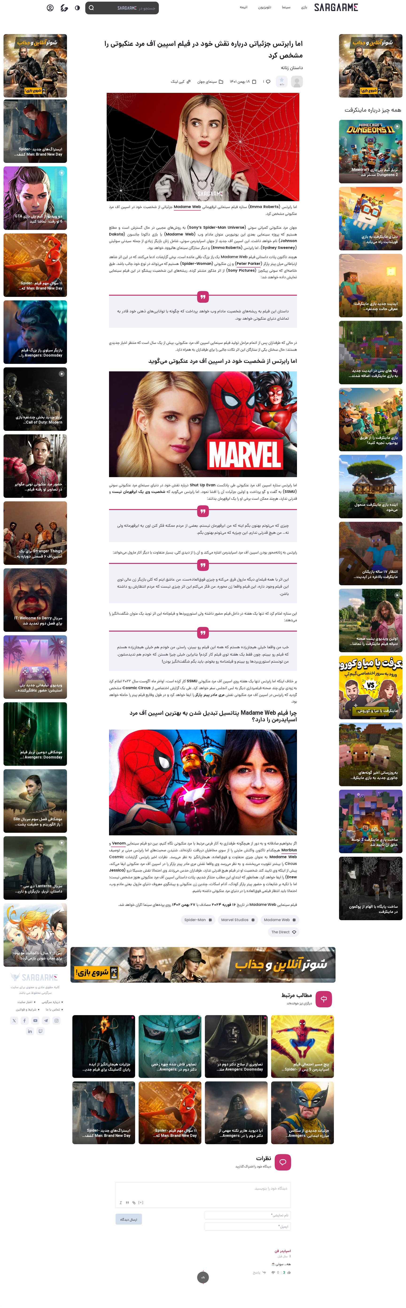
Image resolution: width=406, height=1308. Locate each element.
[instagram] (56, 1021)
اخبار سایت (25, 1001)
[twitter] (14, 1021)
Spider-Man (195, 919)
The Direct (280, 932)
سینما (286, 7)
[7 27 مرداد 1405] (35, 533)
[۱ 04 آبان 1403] (370, 888)
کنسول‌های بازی (50, 676)
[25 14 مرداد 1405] (370, 352)
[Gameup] (64, 8)
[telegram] (46, 1021)
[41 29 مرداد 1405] (302, 1112)
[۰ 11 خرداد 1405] (370, 620)
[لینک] (134, 1203)
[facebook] (25, 1021)
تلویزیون (264, 7)
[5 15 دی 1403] (370, 821)
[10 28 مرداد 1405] (35, 198)
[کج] (120, 1203)
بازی (304, 7)
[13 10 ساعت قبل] (170, 1046)
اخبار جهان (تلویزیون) (45, 609)
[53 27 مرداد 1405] (35, 466)
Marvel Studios (235, 919)
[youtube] (35, 1021)
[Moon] (77, 8)
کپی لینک (177, 82)
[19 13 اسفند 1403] (370, 687)
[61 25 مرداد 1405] (35, 734)
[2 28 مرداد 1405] (35, 399)
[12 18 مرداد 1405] (370, 285)
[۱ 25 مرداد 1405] (35, 801)
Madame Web (277, 919)
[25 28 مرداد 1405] (35, 935)
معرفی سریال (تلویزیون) (44, 542)
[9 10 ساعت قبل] (236, 1046)
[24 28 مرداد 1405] (103, 1112)
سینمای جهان (207, 82)
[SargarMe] (40, 977)
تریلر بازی (390, 161)
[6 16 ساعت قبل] (103, 1046)
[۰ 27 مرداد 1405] (35, 600)
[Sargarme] (336, 7)
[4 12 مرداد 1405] (370, 419)
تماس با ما (53, 1009)
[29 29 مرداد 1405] (170, 1112)
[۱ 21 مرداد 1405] (370, 218)
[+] (141, 1202)
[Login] (50, 9)
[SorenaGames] (15, 977)
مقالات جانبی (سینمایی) (310, 1055)
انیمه (243, 7)
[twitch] (40, 1031)
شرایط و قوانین (26, 1009)
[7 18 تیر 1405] (370, 553)
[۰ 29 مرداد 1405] (370, 151)
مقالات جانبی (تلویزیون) (43, 810)
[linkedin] (30, 1031)
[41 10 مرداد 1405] (370, 486)
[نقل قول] (127, 1203)
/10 (282, 84)
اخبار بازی (389, 228)
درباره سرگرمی (51, 1001)
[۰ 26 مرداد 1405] (35, 868)
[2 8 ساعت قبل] (302, 1046)
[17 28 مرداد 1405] (35, 332)
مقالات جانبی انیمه (47, 944)
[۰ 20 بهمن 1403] (370, 754)
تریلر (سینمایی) (385, 630)
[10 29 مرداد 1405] (236, 1112)
